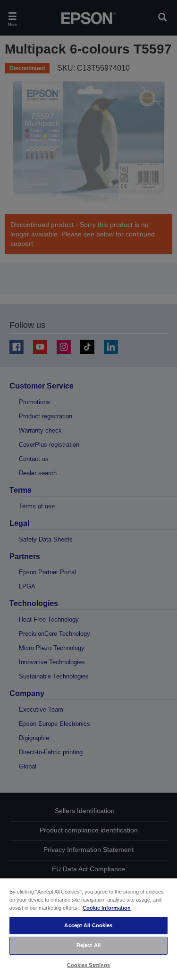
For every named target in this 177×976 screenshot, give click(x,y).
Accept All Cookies (88, 925)
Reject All (88, 945)
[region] (88, 926)
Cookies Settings (88, 965)
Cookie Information (107, 908)
